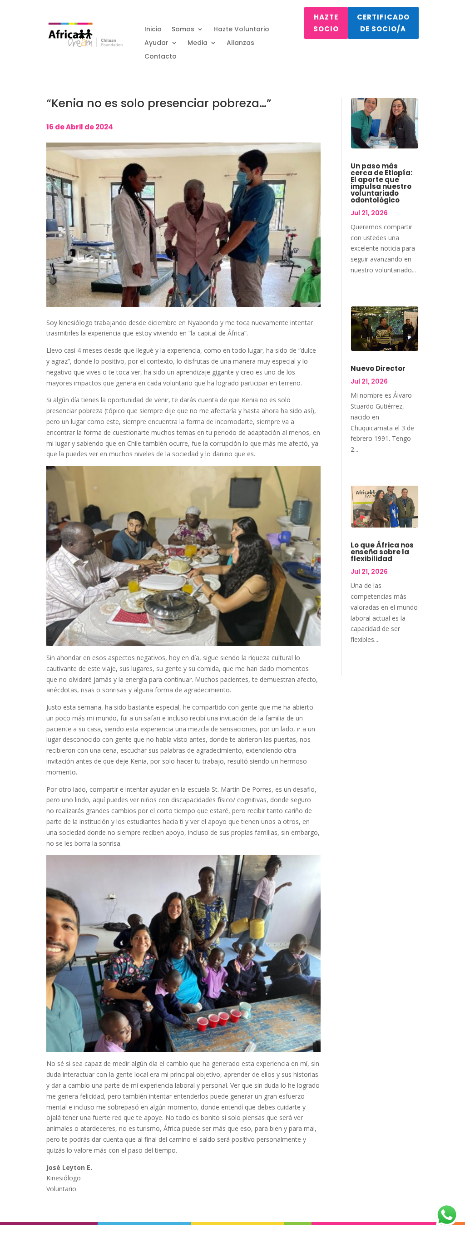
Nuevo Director (378, 368)
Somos (183, 30)
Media (198, 43)
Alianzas (240, 43)
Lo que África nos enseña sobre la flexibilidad (382, 551)
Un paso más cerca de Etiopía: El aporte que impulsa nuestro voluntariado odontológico (381, 183)
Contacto (160, 57)
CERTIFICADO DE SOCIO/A (383, 23)
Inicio (153, 30)
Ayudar (156, 43)
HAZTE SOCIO (326, 23)
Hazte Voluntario (241, 30)
